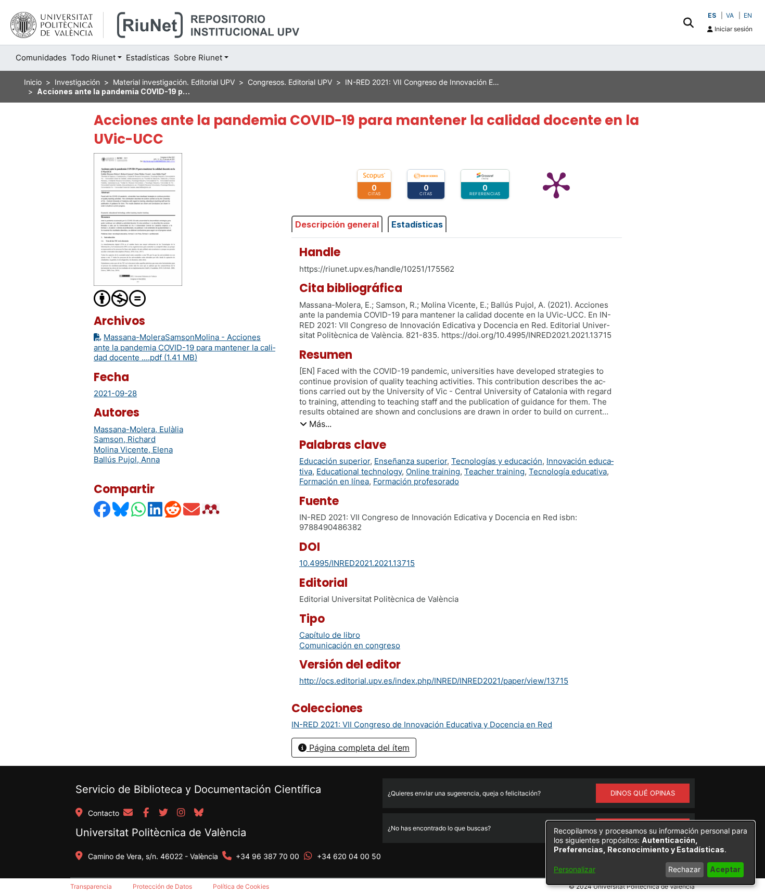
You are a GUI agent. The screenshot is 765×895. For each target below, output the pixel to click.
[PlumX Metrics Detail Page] (556, 184)
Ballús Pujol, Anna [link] (127, 459)
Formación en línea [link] (334, 481)
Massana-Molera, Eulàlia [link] (138, 429)
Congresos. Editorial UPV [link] (290, 82)
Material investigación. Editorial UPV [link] (174, 82)
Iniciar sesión (733, 29)
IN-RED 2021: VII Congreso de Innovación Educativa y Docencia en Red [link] (423, 82)
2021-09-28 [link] (115, 393)
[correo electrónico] (128, 813)
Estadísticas (417, 224)
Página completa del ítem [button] (358, 747)
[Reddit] (173, 509)
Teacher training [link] (494, 471)
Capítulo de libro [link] (329, 635)
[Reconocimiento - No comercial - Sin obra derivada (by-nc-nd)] (120, 297)
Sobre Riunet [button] (198, 57)
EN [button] (748, 15)
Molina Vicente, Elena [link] (133, 450)
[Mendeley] (212, 509)
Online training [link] (433, 471)
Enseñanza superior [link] (410, 461)
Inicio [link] (33, 82)
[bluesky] (199, 813)
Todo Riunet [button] (93, 57)
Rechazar (684, 869)
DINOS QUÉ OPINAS (642, 793)
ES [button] (712, 15)
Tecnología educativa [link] (568, 471)
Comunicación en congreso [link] (349, 645)
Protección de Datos (162, 886)
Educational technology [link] (359, 471)
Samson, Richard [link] (125, 439)
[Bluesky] (121, 509)
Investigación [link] (77, 82)
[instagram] (181, 813)
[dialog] (650, 853)
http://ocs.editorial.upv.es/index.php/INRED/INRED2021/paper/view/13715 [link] (433, 681)
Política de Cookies (241, 886)
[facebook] (146, 813)
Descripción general (337, 224)
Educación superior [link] (334, 461)
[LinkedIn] (155, 509)
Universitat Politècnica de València (160, 832)
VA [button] (730, 15)
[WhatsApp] (139, 509)
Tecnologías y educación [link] (496, 461)
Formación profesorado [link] (416, 481)
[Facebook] (102, 509)
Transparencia (91, 886)
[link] (421, 724)
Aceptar (725, 869)
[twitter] (163, 813)
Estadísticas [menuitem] (148, 57)
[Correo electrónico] (192, 509)
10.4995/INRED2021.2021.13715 (357, 563)
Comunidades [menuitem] (41, 57)
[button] (688, 22)
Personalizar (574, 869)
